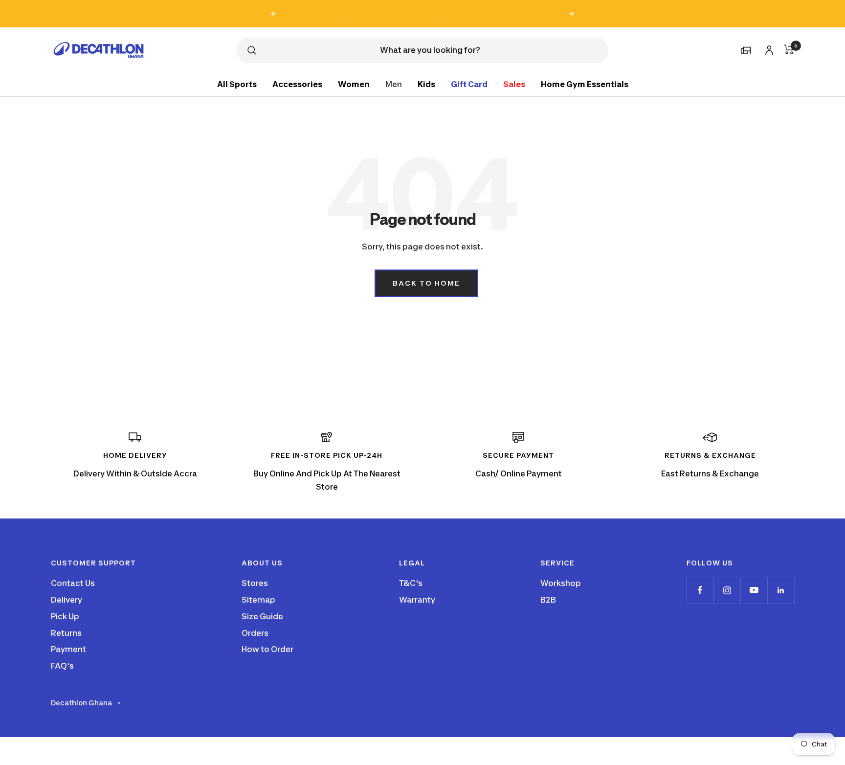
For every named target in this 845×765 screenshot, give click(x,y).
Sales (514, 84)
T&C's (410, 583)
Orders (255, 633)
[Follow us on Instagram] (726, 590)
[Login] (767, 49)
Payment (68, 649)
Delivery (66, 600)
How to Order (267, 649)
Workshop (560, 583)
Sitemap (258, 600)
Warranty (417, 600)
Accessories (297, 84)
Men (393, 84)
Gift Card (469, 84)
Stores (255, 583)
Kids (426, 84)
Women (354, 84)
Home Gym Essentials (584, 84)
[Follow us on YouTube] (753, 590)
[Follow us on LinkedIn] (780, 590)
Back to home (426, 283)
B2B (548, 600)
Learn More (529, 13)
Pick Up (65, 616)
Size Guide (262, 616)
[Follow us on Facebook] (700, 590)
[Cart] (789, 49)
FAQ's (62, 666)
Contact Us (73, 583)
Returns (66, 633)
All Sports (237, 84)
